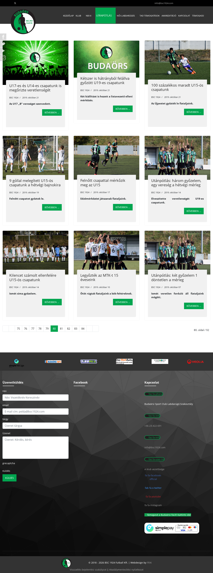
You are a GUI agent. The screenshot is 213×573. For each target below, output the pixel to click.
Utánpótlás (104, 15)
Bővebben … (52, 112)
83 (75, 328)
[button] (17, 361)
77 (32, 328)
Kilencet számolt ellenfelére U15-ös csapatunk (32, 277)
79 (47, 328)
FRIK (149, 562)
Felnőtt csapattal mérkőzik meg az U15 (102, 182)
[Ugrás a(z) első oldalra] (5, 328)
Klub (78, 15)
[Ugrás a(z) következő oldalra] (89, 328)
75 (18, 328)
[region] (106, 361)
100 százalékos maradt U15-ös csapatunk (177, 87)
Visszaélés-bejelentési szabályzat (88, 569)
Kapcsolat (184, 15)
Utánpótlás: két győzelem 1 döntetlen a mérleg (174, 277)
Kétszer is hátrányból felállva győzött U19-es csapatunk (104, 80)
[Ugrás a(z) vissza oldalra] (12, 328)
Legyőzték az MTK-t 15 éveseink (99, 277)
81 (61, 328)
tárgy (5, 419)
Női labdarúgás (126, 15)
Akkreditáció (169, 15)
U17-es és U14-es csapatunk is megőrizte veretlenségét (35, 87)
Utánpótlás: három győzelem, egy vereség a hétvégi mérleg (176, 182)
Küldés (6, 470)
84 (82, 328)
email (5, 405)
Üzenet (6, 433)
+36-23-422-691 (153, 425)
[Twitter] (15, 3)
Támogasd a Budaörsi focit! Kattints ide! (168, 514)
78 (39, 328)
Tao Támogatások (150, 15)
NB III (88, 15)
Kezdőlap (68, 15)
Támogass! (198, 15)
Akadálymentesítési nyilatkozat (126, 569)
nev (4, 391)
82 (68, 328)
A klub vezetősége (154, 469)
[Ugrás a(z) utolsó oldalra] (96, 328)
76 (25, 328)
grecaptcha (8, 463)
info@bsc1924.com (164, 3)
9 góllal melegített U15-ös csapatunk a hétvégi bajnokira (35, 182)
